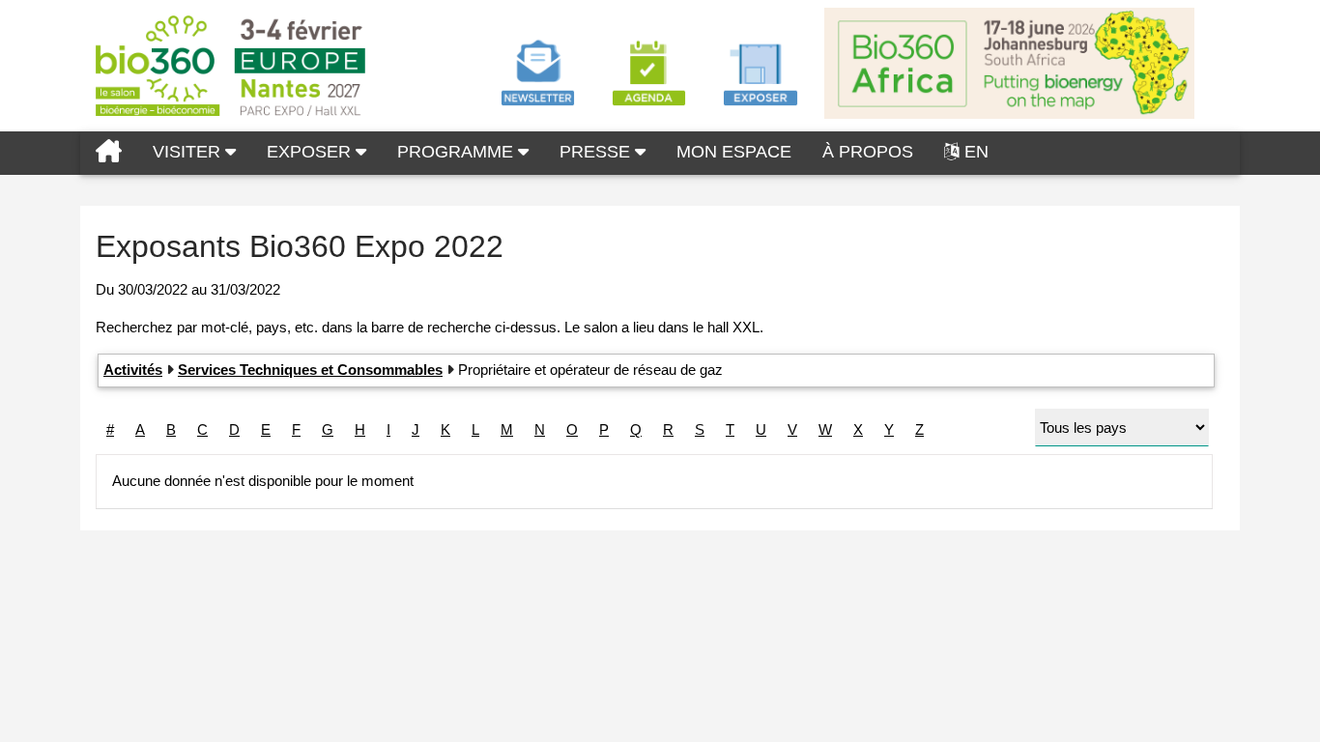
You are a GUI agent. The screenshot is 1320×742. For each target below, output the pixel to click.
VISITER (189, 151)
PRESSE (597, 151)
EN (976, 151)
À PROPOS (867, 151)
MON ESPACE (733, 151)
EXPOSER (311, 151)
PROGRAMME (457, 151)
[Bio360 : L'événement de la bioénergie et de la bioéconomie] (108, 153)
